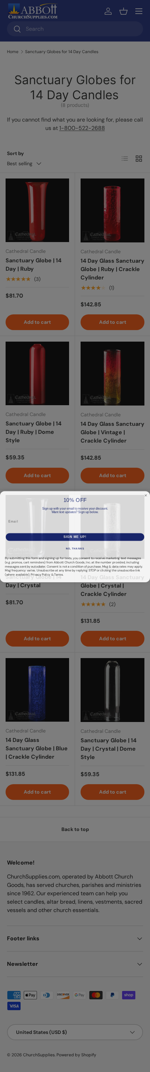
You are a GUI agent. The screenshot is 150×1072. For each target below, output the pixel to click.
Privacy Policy (40, 578)
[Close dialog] (145, 491)
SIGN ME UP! (75, 539)
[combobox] (11, 528)
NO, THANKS (75, 551)
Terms (58, 578)
